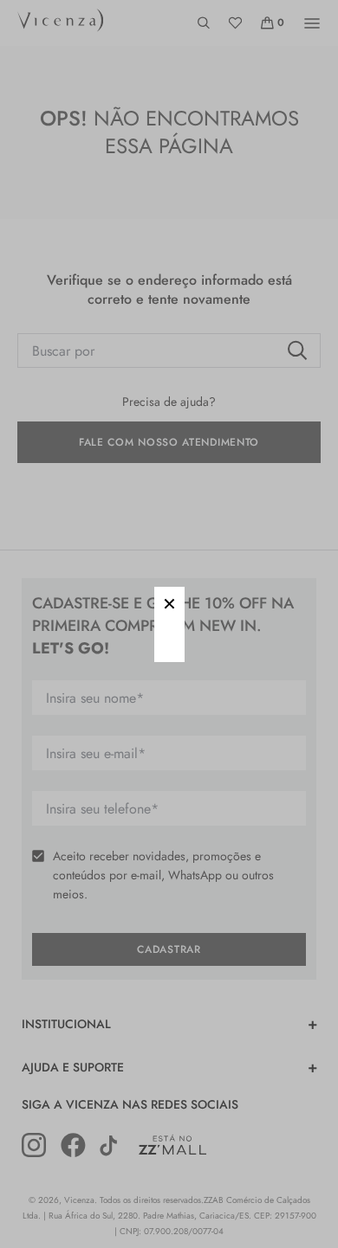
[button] (169, 602)
